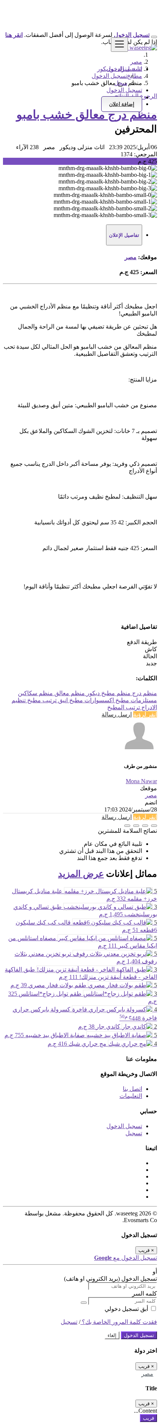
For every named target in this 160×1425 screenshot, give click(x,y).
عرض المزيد (81, 874)
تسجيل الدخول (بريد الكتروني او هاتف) (110, 1278)
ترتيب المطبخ (123, 707)
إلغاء (112, 1335)
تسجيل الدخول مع (125, 1258)
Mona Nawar (141, 781)
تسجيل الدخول (109, 76)
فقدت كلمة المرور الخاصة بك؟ (118, 1322)
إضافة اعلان (121, 104)
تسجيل (133, 1133)
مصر (131, 257)
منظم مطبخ (115, 693)
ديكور (92, 693)
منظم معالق (69, 693)
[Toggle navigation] (119, 44)
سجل (120, 83)
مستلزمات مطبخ (135, 700)
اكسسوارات (98, 700)
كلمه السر (144, 1293)
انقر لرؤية (145, 714)
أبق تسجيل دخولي (127, 1309)
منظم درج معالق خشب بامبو (86, 114)
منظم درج (144, 693)
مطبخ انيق (70, 700)
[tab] (124, 235)
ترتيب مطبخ (41, 700)
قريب (148, 1418)
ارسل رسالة (117, 714)
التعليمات (130, 1096)
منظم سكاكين (35, 693)
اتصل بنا (132, 1089)
